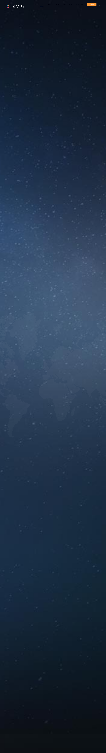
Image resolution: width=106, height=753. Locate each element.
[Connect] (78, 372)
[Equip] (30, 370)
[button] (99, 4)
